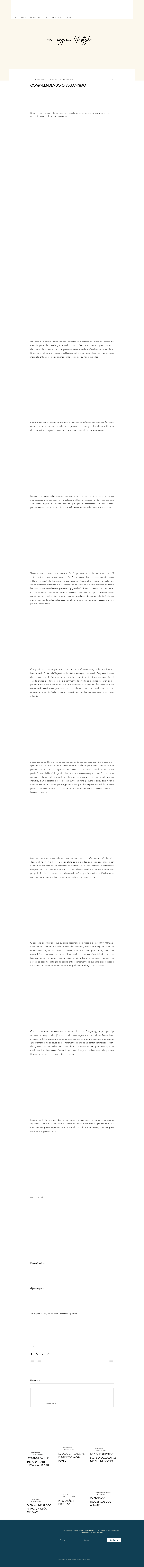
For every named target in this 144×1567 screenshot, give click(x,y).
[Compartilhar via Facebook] (31, 1354)
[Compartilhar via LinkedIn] (42, 1354)
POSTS (33, 1346)
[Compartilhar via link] (48, 1354)
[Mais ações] (112, 79)
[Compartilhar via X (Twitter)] (37, 1354)
